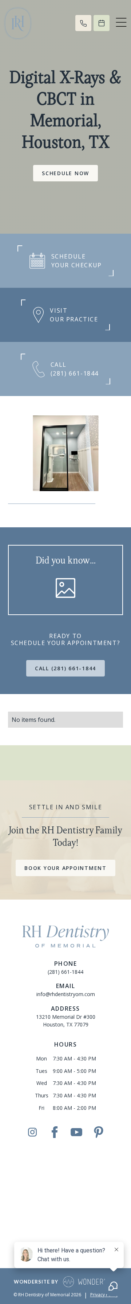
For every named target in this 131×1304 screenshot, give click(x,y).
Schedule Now (65, 173)
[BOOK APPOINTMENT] (102, 23)
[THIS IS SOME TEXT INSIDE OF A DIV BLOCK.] (83, 23)
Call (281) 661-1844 (65, 668)
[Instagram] (32, 1132)
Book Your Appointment (65, 867)
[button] (121, 23)
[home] (33, 23)
